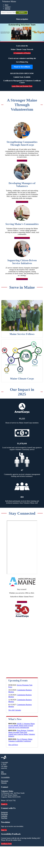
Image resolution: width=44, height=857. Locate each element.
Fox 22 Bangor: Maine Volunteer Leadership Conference (20, 740)
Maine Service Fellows (22, 238)
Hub (6, 5)
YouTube (4, 818)
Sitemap (7, 9)
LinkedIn (4, 816)
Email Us (4, 804)
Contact (7, 7)
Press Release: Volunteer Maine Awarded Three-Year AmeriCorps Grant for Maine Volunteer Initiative (21, 733)
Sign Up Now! (22, 602)
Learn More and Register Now (22, 86)
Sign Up (4, 830)
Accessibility (5, 777)
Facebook (4, 814)
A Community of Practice (22, 53)
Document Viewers (4, 782)
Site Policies (3, 773)
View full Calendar (14, 710)
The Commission (22, 279)
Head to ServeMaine (22, 67)
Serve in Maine (22, 160)
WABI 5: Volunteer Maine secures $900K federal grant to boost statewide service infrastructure (21, 725)
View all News (13, 745)
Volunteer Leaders (22, 202)
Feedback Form (6, 844)
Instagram (4, 812)
